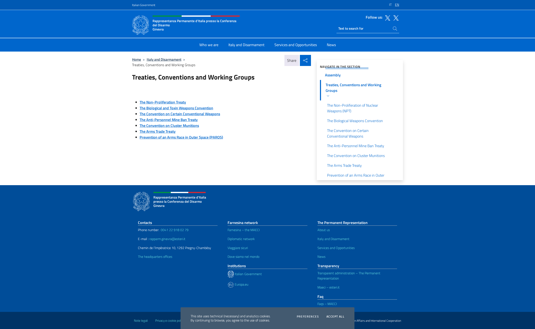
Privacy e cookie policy (169, 320)
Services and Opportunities (336, 247)
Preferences (308, 316)
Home (136, 59)
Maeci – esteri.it (328, 287)
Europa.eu (241, 284)
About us (323, 229)
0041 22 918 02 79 (175, 229)
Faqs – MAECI (327, 303)
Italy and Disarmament (164, 59)
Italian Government (143, 5)
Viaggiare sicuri (238, 247)
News (321, 256)
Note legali (141, 320)
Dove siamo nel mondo (243, 256)
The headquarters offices (155, 256)
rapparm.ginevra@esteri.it (167, 238)
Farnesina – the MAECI (244, 229)
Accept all (335, 316)
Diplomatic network (241, 238)
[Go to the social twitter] (386, 17)
